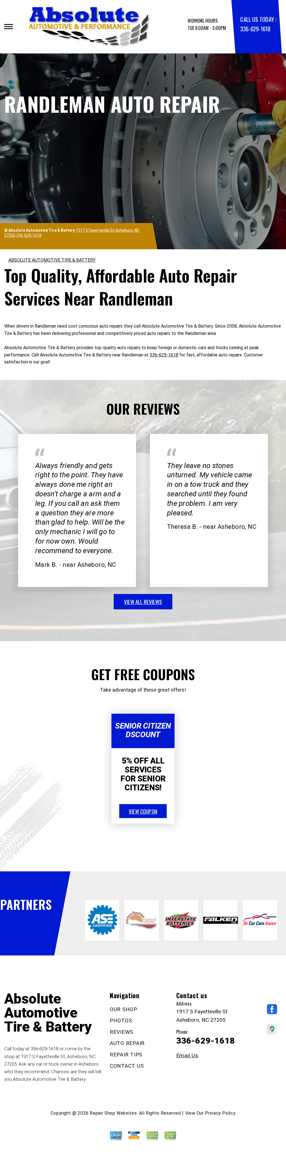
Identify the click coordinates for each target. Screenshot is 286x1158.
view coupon (143, 811)
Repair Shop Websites (113, 1113)
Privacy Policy (220, 1113)
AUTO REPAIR (127, 1043)
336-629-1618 (255, 28)
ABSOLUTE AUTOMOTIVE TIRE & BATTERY (52, 260)
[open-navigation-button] (8, 26)
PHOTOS (121, 1020)
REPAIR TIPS (126, 1054)
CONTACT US (127, 1066)
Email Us (187, 1055)
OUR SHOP (123, 1009)
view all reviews (143, 601)
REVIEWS (121, 1032)
